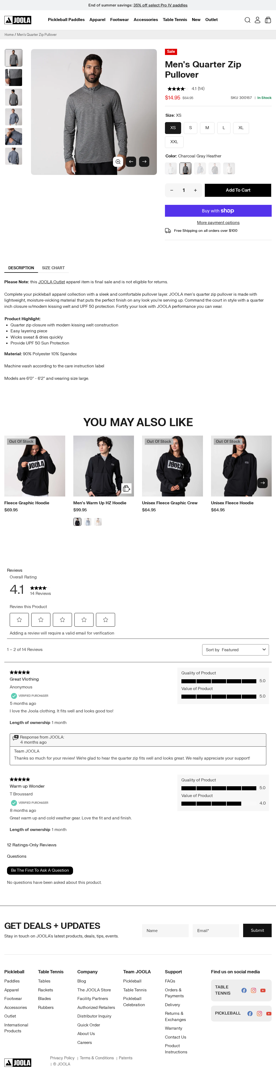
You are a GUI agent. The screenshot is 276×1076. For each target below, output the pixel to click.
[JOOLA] (17, 20)
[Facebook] (244, 990)
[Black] (214, 168)
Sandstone (98, 522)
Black (77, 522)
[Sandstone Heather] (229, 168)
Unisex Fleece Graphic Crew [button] (170, 503)
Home (9, 35)
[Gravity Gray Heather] (171, 168)
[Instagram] (253, 990)
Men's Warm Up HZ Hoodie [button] (99, 503)
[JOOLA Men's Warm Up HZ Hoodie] (103, 466)
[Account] (257, 20)
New (196, 19)
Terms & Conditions (97, 1058)
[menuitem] (66, 20)
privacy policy (62, 1058)
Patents (125, 1058)
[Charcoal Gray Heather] (185, 168)
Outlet (211, 19)
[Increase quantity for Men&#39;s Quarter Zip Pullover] (195, 190)
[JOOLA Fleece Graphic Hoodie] (34, 466)
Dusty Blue (88, 522)
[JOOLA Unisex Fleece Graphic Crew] (172, 466)
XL (241, 127)
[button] (66, 19)
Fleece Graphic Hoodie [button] (26, 503)
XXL (174, 141)
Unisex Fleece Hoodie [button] (232, 503)
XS (173, 127)
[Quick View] (126, 488)
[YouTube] (262, 990)
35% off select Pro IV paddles (160, 5)
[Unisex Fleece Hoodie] (241, 466)
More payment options (218, 222)
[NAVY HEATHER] (200, 168)
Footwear (119, 19)
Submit (257, 930)
